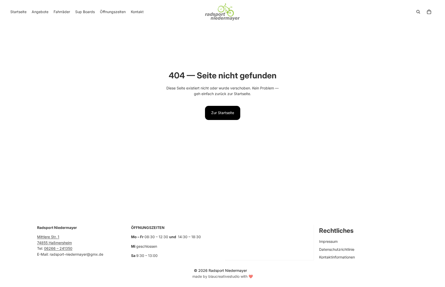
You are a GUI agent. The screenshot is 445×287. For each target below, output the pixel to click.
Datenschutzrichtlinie (336, 249)
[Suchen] (418, 11)
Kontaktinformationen (337, 257)
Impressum (328, 241)
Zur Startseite (222, 112)
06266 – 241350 (58, 248)
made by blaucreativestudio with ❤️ (222, 276)
